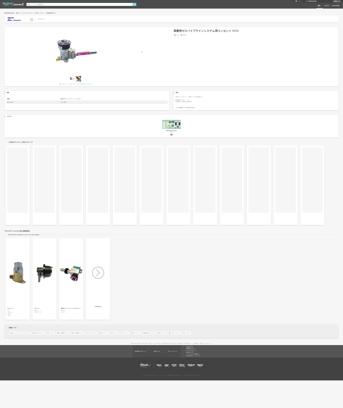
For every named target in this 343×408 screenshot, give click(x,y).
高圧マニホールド (135, 333)
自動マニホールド (103, 333)
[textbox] (79, 4)
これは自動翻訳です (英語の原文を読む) (185, 107)
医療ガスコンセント (15, 333)
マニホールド (26, 333)
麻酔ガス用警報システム (63, 333)
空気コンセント (114, 333)
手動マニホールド (161, 333)
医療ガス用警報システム (77, 333)
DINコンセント (50, 333)
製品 (319, 5)
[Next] (141, 52)
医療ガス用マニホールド (38, 333)
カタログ (326, 5)
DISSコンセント (124, 333)
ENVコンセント (186, 333)
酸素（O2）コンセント (174, 333)
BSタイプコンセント (91, 333)
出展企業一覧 (189, 347)
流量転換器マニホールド (149, 333)
